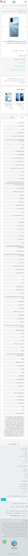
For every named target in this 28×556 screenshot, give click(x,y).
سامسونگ (25, 469)
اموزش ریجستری (23, 488)
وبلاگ (26, 458)
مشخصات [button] (22, 117)
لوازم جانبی (25, 454)
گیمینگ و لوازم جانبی (23, 456)
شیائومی (25, 471)
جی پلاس (25, 477)
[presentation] (25, 27)
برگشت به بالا (13, 444)
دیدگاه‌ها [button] (12, 117)
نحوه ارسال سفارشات (23, 486)
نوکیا (26, 475)
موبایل (26, 452)
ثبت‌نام (3, 499)
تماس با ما (25, 462)
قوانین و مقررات (24, 484)
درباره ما (25, 460)
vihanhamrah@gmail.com (14, 515)
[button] (2, 1)
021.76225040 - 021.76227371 (13, 513)
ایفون (26, 473)
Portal (10, 554)
